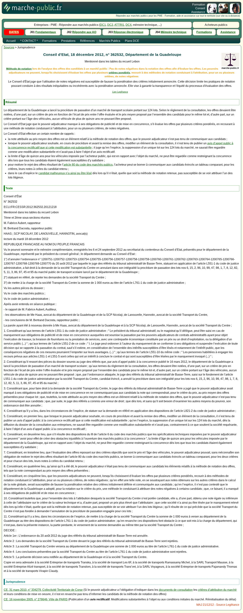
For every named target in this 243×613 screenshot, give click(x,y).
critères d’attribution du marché (217, 589)
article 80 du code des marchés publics (88, 164)
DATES (14, 32)
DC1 (103, 24)
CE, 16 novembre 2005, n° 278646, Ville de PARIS (36, 599)
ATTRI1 (119, 24)
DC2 (110, 24)
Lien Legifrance (120, 92)
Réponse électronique (128, 32)
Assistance (228, 32)
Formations (204, 32)
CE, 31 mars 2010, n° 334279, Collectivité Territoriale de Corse (43, 589)
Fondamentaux (45, 32)
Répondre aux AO (84, 32)
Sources (9, 47)
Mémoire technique (173, 32)
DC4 (128, 24)
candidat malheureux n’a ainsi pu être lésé (65, 173)
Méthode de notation (19, 68)
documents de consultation (176, 589)
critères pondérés (119, 72)
